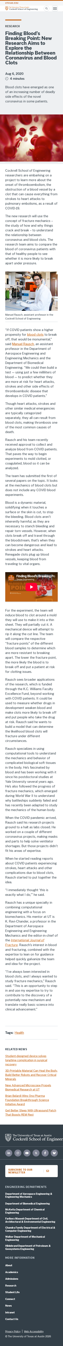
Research (12, 26)
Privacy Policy (12, 1331)
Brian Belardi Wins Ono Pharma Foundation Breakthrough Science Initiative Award (27, 1100)
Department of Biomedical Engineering (27, 1203)
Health (19, 1033)
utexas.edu (11, 3)
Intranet (10, 1312)
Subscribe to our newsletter (20, 1171)
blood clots (35, 334)
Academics (11, 1272)
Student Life (12, 1292)
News (8, 1305)
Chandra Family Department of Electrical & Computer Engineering (30, 1229)
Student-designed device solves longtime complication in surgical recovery (26, 1060)
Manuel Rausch (23, 344)
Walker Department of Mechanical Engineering (25, 1238)
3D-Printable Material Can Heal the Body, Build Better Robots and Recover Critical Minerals (31, 1075)
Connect (10, 1299)
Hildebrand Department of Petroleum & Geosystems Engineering (28, 1247)
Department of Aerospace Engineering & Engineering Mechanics (28, 1195)
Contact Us (11, 1319)
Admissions (11, 1278)
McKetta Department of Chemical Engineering (25, 1211)
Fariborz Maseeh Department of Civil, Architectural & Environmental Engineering (30, 1220)
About (8, 1265)
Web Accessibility (34, 1331)
